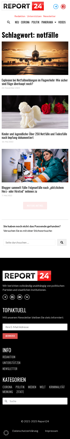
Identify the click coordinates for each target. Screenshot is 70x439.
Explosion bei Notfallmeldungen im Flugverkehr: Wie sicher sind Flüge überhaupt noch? (35, 82)
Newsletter (49, 16)
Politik (35, 22)
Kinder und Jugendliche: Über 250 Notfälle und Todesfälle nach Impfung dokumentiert (34, 136)
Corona (25, 22)
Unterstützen (34, 16)
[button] (9, 22)
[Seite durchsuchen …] (29, 242)
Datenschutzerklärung (25, 430)
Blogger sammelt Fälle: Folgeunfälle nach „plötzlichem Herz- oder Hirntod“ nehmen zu (33, 189)
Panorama (47, 22)
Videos (62, 22)
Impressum (51, 430)
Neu (17, 22)
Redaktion (19, 16)
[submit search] (62, 242)
